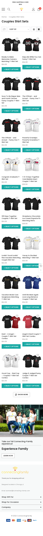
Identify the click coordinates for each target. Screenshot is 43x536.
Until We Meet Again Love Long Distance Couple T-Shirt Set (30, 297)
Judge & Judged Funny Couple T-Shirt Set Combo (31, 375)
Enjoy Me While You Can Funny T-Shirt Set (31, 58)
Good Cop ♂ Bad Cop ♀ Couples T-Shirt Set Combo (10, 375)
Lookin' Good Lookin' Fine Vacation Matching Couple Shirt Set (11, 257)
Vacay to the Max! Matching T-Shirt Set (30, 256)
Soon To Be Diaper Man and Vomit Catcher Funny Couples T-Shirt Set (11, 99)
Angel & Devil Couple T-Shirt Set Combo (31, 335)
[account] (33, 9)
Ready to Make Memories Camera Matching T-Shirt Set (10, 59)
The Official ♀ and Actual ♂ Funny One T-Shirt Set (31, 98)
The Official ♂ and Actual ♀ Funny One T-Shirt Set (11, 140)
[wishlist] (17, 39)
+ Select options (11, 69)
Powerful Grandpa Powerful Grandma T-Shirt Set (31, 140)
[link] (11, 44)
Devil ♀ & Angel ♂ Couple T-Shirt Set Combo (9, 336)
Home (4, 17)
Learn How (8, 456)
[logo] (21, 9)
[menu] (3, 9)
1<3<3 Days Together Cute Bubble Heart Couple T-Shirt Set (30, 179)
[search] (9, 9)
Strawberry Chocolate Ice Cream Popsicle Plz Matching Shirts (31, 218)
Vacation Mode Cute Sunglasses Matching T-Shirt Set (10, 297)
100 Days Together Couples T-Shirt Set (9, 217)
